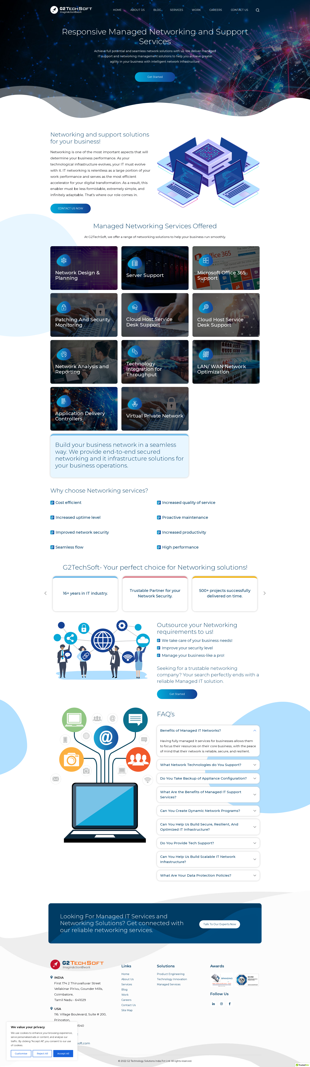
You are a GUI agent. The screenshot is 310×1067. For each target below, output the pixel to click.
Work (196, 9)
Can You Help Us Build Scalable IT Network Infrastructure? (197, 859)
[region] (42, 1041)
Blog (157, 9)
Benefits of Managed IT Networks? (190, 730)
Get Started (155, 76)
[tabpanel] (85, 591)
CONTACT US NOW (70, 208)
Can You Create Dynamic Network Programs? (200, 811)
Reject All (42, 1053)
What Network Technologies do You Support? (200, 765)
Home (117, 9)
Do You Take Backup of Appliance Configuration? (203, 778)
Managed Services (168, 984)
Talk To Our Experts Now (219, 924)
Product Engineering (171, 974)
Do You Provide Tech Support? (187, 843)
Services (176, 9)
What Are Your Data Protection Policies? (195, 875)
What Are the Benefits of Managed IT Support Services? (200, 794)
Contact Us (239, 9)
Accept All (63, 1053)
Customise (21, 1053)
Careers (215, 9)
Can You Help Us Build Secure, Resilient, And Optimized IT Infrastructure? (199, 826)
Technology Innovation (172, 979)
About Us (137, 9)
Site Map (127, 1010)
